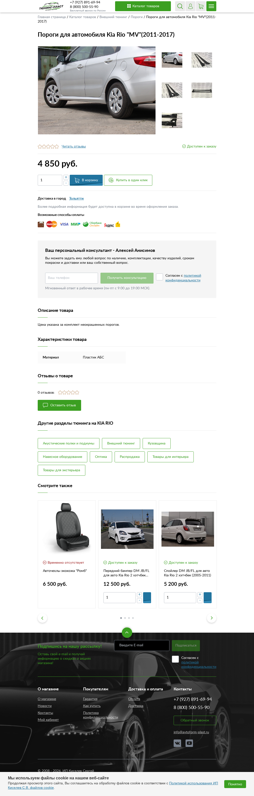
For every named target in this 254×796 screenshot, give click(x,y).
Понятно (235, 784)
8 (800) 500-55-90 (84, 7)
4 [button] (133, 618)
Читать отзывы (74, 146)
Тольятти (76, 198)
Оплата (134, 699)
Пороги (137, 17)
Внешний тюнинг (113, 17)
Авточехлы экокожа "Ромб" (65, 571)
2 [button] (125, 618)
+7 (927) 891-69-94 (85, 2)
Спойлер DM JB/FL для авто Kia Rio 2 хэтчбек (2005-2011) (187, 573)
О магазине (47, 699)
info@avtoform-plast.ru (191, 732)
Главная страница (52, 17)
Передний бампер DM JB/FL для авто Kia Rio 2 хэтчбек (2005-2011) (126, 573)
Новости (45, 706)
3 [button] (129, 618)
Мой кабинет (48, 720)
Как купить (92, 706)
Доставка (135, 706)
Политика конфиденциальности (100, 715)
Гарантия (90, 699)
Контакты (45, 713)
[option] (97, 90)
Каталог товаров (145, 6)
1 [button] (121, 618)
